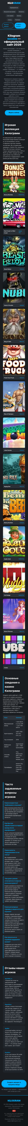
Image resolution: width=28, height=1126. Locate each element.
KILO (14, 3)
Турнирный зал (14, 7)
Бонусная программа (9, 11)
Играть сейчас (14, 112)
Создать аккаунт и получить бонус (14, 1083)
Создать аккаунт (18, 25)
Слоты (10, 19)
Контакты (21, 11)
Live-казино (10, 15)
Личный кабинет (6, 25)
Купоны (19, 15)
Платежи (17, 19)
